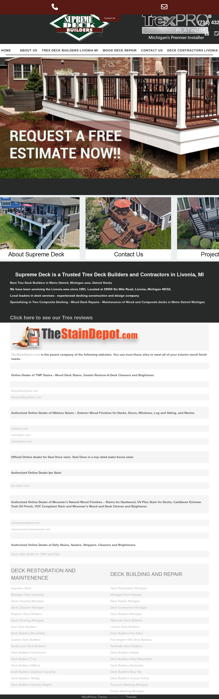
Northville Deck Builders (126, 646)
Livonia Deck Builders (124, 626)
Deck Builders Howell (124, 652)
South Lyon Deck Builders (28, 646)
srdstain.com (19, 428)
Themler (130, 697)
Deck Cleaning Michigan (27, 601)
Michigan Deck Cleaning (27, 594)
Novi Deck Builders (24, 626)
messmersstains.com (25, 523)
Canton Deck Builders (25, 639)
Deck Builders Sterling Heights (31, 684)
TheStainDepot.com (26, 354)
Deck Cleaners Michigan (27, 607)
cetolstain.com (21, 435)
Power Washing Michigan (127, 691)
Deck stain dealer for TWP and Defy (35, 554)
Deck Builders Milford (25, 665)
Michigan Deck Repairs (126, 594)
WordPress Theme (94, 697)
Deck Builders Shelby (25, 678)
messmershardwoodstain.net (30, 529)
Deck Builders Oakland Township (33, 671)
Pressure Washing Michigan (129, 684)
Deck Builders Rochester (127, 665)
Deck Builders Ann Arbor (126, 633)
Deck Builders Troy (24, 659)
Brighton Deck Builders (26, 614)
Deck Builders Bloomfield (28, 633)
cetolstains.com (21, 441)
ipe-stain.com (20, 485)
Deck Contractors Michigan (128, 607)
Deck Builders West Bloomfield (131, 659)
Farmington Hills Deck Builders (131, 639)
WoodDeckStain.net (24, 390)
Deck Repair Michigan (125, 601)
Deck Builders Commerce (28, 652)
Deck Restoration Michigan (128, 588)
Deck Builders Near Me (126, 671)
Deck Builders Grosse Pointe (129, 678)
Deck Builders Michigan (126, 614)
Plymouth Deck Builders (126, 620)
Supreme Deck (21, 588)
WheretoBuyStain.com (26, 397)
